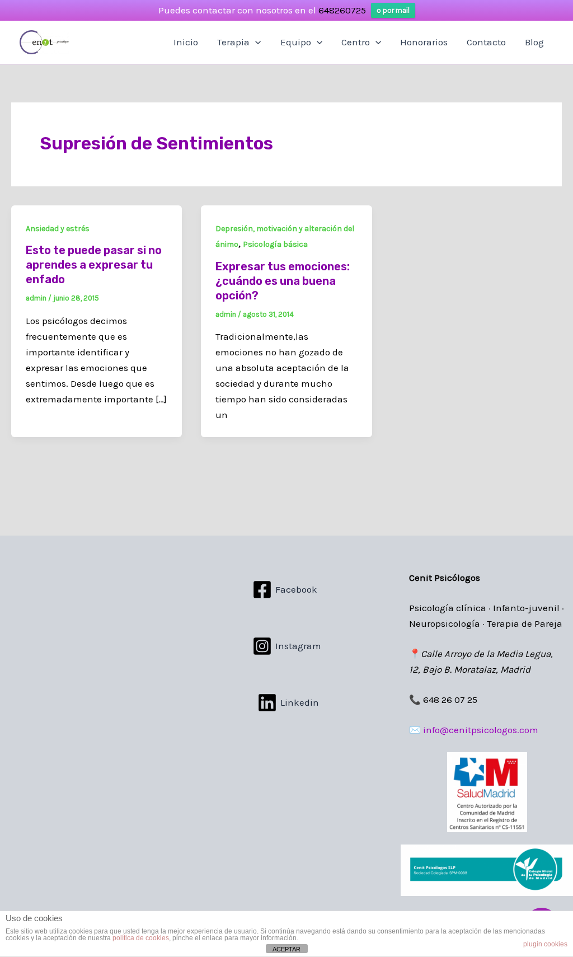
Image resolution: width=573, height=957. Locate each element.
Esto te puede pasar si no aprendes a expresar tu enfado (94, 264)
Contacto (486, 42)
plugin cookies (545, 944)
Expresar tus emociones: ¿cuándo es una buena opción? (282, 281)
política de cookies (140, 938)
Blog (534, 42)
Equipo (295, 42)
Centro (355, 42)
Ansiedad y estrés (58, 228)
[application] (255, 42)
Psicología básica (275, 244)
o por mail (393, 10)
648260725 (342, 10)
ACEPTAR (286, 949)
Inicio (185, 42)
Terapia (233, 42)
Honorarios (424, 42)
